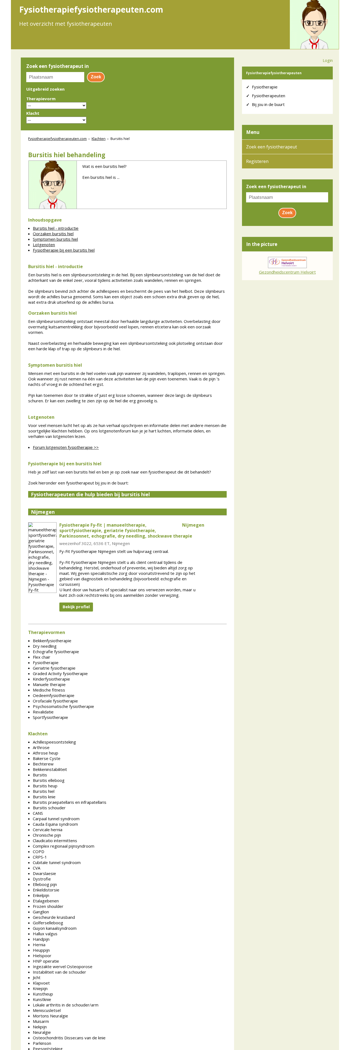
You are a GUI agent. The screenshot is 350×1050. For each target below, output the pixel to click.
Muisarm (41, 1021)
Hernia (39, 944)
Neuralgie (42, 1032)
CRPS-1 (40, 857)
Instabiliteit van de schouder (59, 972)
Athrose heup (45, 753)
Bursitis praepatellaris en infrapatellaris (69, 802)
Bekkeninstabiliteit (50, 769)
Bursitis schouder (49, 807)
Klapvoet (41, 983)
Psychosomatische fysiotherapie (63, 706)
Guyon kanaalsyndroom (55, 928)
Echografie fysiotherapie (56, 651)
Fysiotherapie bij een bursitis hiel (64, 250)
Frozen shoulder (48, 906)
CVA (36, 868)
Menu (252, 132)
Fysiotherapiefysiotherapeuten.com (57, 138)
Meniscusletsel (47, 1010)
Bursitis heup (45, 785)
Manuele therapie (49, 684)
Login (328, 60)
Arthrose (41, 747)
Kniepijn (40, 988)
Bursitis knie (44, 796)
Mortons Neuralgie (50, 1016)
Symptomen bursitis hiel (55, 239)
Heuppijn (41, 950)
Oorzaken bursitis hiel (53, 233)
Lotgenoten (44, 244)
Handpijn (41, 939)
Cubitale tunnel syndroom (57, 862)
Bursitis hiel (43, 791)
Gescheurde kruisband (54, 917)
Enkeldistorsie (46, 890)
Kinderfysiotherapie (51, 679)
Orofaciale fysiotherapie (55, 701)
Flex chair (41, 657)
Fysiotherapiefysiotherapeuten (274, 73)
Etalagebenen (46, 900)
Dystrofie (42, 879)
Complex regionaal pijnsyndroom (63, 846)
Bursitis (40, 775)
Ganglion (41, 911)
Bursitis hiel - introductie (55, 228)
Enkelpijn (41, 895)
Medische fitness (49, 690)
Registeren (257, 161)
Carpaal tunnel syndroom (56, 818)
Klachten (99, 138)
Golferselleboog (48, 922)
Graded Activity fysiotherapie (60, 673)
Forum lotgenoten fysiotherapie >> (66, 447)
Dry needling (45, 646)
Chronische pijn (47, 835)
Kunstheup (43, 994)
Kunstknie (42, 999)
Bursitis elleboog (49, 780)
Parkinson (42, 1043)
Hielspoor (42, 955)
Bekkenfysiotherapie (52, 640)
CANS (38, 813)
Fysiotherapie (46, 662)
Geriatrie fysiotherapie (54, 668)
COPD (38, 851)
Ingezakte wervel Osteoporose (62, 966)
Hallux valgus (45, 933)
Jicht (36, 977)
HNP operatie (46, 961)
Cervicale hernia (47, 829)
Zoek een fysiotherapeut (271, 147)
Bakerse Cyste (46, 758)
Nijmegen (43, 512)
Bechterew (43, 764)
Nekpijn (40, 1026)
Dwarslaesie (44, 873)
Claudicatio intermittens (55, 840)
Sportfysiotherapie (50, 717)
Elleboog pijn (45, 884)
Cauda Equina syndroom (55, 824)
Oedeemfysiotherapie (53, 695)
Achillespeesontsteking (54, 742)
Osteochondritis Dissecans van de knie (69, 1037)
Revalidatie (43, 712)
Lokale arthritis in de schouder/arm (65, 1005)
